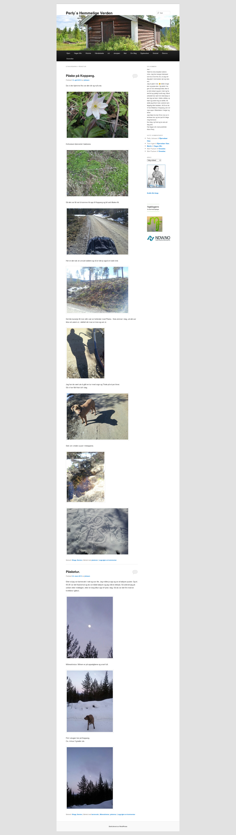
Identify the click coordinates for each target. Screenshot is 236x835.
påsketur (95, 560)
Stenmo (165, 53)
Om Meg (133, 53)
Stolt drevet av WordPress (118, 826)
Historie (88, 53)
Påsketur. (73, 571)
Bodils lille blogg (152, 193)
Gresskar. (162, 148)
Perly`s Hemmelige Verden (89, 12)
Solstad (155, 53)
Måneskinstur (104, 814)
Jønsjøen (117, 53)
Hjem (68, 53)
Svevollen (70, 58)
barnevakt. (95, 814)
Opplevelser (144, 53)
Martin (149, 146)
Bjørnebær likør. (163, 143)
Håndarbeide (99, 53)
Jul (109, 53)
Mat (125, 53)
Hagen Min (78, 53)
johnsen (86, 80)
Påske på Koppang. (80, 75)
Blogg (74, 560)
